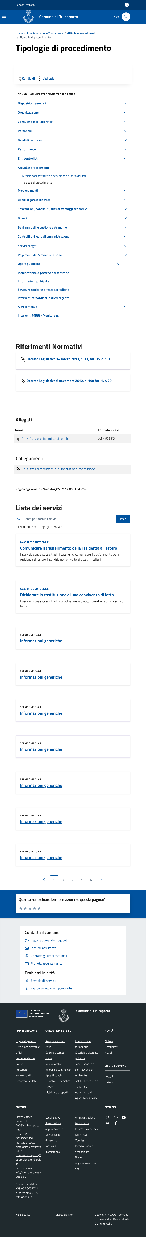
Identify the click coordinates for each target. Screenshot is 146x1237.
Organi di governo (26, 1041)
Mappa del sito (64, 1214)
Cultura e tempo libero (54, 1055)
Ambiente (81, 1075)
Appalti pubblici (54, 1075)
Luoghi (109, 1076)
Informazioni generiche (41, 640)
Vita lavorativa (53, 1064)
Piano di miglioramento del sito (86, 1163)
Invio (123, 519)
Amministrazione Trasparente (45, 33)
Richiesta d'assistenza (52, 1149)
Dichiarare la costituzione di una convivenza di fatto (67, 594)
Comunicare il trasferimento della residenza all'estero (68, 548)
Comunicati (111, 1047)
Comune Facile (103, 1223)
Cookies (79, 1140)
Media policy (23, 1214)
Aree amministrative (28, 1047)
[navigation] (4, 16)
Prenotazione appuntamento (54, 1126)
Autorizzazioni (83, 1092)
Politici (19, 1064)
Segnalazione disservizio (53, 1137)
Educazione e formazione (83, 1044)
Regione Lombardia (26, 5)
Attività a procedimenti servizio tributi (46, 438)
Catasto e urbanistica (57, 1081)
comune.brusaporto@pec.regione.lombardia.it (28, 1159)
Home (19, 33)
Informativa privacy (86, 1129)
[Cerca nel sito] (126, 16)
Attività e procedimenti (81, 33)
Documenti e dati (26, 1081)
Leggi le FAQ (52, 1117)
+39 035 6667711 (27, 1188)
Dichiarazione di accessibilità (84, 1149)
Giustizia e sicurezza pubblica (86, 1055)
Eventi (109, 1082)
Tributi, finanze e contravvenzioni (84, 1067)
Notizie (109, 1041)
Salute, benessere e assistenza (86, 1084)
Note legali (81, 1134)
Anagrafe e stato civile (34, 542)
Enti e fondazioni (25, 1058)
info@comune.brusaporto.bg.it (28, 1174)
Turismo (49, 1087)
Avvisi (108, 1052)
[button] (73, 103)
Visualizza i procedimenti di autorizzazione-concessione (58, 468)
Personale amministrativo (24, 1072)
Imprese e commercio (58, 1069)
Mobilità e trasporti (56, 1092)
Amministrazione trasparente (85, 1120)
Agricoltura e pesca (86, 1098)
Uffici (19, 1052)
